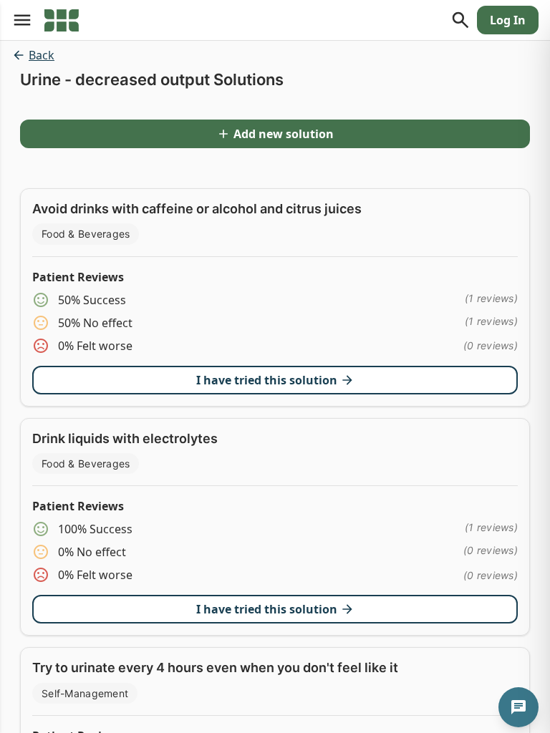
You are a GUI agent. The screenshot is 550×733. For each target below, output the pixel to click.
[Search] (460, 20)
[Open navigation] (22, 20)
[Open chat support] (518, 707)
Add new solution (283, 134)
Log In (508, 20)
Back (41, 55)
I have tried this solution (266, 380)
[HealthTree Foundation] (61, 20)
